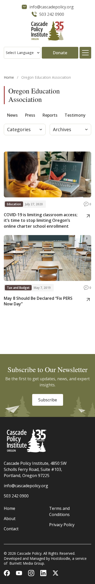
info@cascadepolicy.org (26, 485)
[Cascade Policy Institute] (47, 31)
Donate (60, 53)
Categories (19, 129)
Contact (11, 529)
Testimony (75, 115)
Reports (50, 115)
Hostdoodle (60, 558)
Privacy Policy (61, 524)
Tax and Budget (18, 288)
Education (14, 204)
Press (30, 115)
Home (9, 77)
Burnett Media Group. (27, 563)
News (12, 115)
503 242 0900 (16, 496)
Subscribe (47, 400)
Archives (62, 129)
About (9, 518)
